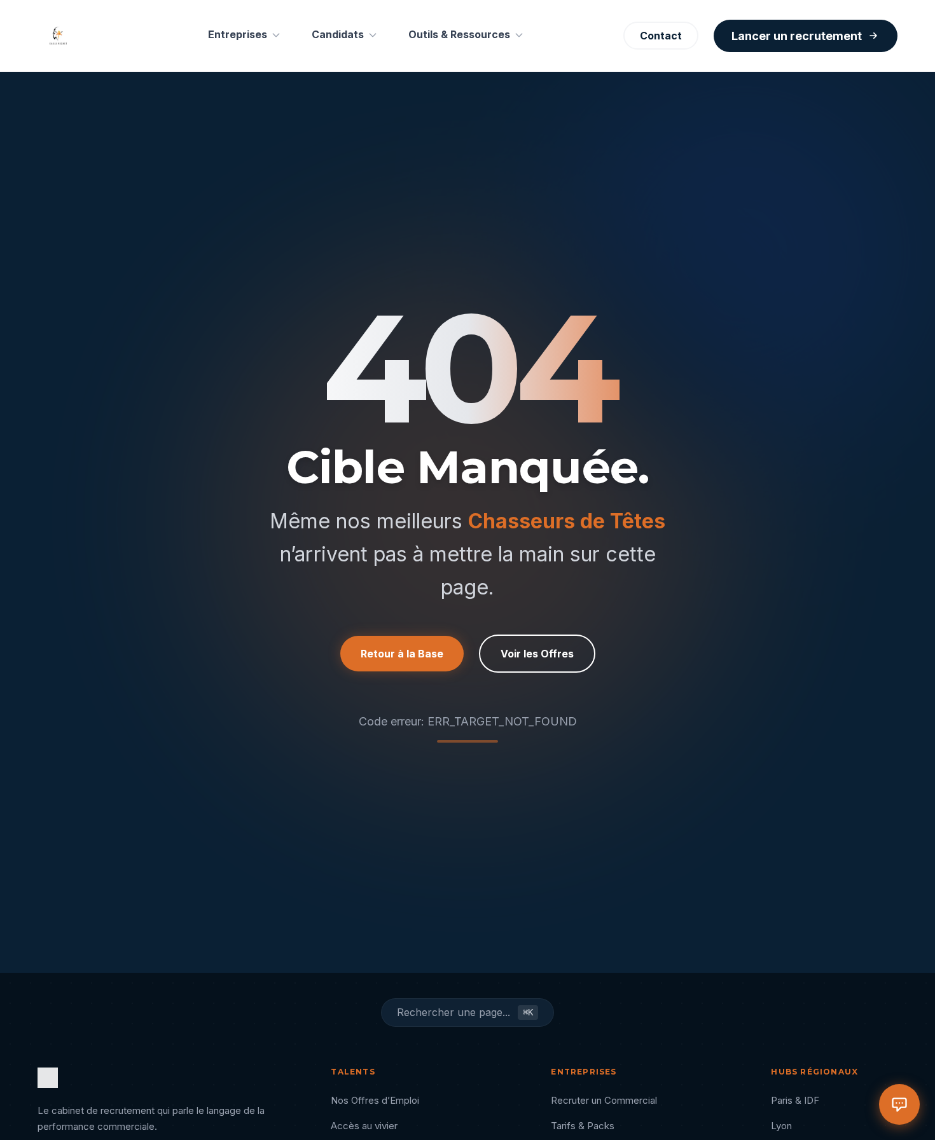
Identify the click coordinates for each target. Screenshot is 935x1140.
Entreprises (237, 34)
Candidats (338, 34)
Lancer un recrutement (796, 36)
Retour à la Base (402, 653)
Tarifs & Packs (582, 1126)
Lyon (781, 1126)
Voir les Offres (537, 653)
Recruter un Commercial (604, 1100)
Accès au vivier (364, 1126)
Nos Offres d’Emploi (375, 1100)
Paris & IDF (795, 1100)
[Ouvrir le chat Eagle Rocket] (899, 1104)
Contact (661, 35)
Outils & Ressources (459, 34)
